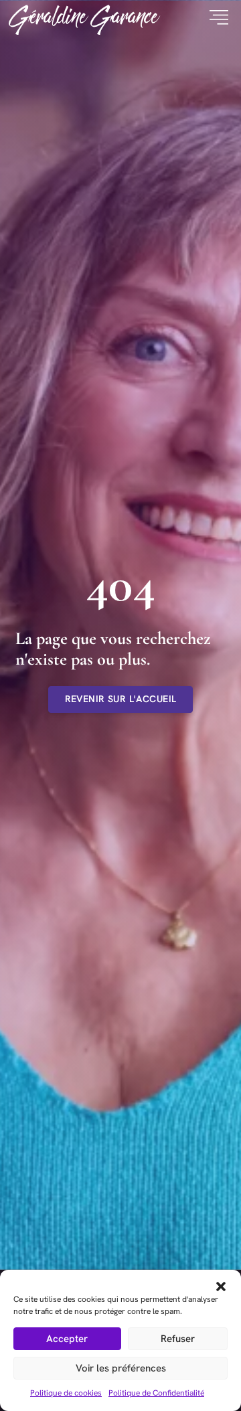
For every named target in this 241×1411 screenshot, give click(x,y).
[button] (221, 1286)
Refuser (178, 1338)
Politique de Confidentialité (156, 1393)
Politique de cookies (66, 1393)
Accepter (67, 1338)
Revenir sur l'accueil (121, 699)
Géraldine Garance (84, 17)
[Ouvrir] (214, 18)
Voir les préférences (121, 1368)
